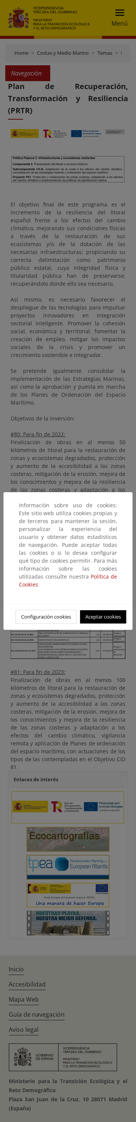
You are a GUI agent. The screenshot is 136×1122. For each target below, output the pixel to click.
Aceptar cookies (103, 616)
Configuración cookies (46, 616)
